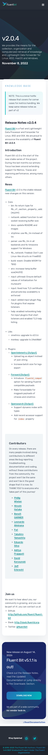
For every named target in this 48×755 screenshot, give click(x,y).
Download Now (24, 695)
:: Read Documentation (34, 722)
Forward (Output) (20, 374)
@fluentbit (21, 627)
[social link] (26, 738)
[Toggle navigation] (43, 5)
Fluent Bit (10, 128)
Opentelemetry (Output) (24, 352)
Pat (16, 530)
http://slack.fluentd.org (26, 622)
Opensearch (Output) (22, 404)
